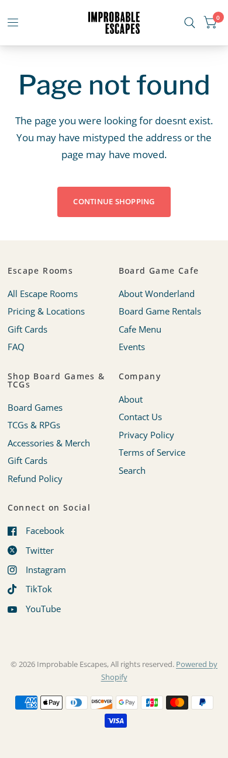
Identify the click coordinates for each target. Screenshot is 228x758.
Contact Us (140, 416)
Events (132, 346)
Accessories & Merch (49, 443)
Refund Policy (35, 478)
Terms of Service (152, 452)
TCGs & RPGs (34, 425)
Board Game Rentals (160, 311)
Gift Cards (27, 329)
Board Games (35, 407)
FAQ (16, 346)
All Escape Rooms (43, 293)
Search (132, 470)
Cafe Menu (140, 329)
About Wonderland (157, 293)
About (131, 399)
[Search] (189, 23)
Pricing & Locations (46, 311)
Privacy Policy (146, 435)
